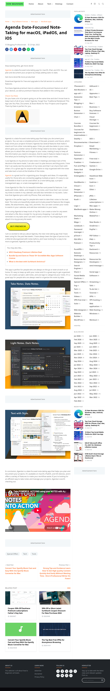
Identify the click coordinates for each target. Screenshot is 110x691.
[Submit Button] (102, 680)
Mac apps (103, 70)
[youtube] (75, 671)
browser (87, 15)
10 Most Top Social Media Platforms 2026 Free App (94, 63)
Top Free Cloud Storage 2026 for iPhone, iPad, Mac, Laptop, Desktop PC (95, 51)
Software (99, 15)
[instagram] (94, 4)
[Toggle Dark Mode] (99, 4)
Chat (92, 59)
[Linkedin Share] (19, 49)
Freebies (93, 15)
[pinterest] (71, 671)
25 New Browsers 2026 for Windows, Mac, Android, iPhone (94, 19)
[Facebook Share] (7, 49)
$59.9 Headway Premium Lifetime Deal (25, 252)
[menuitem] (31, 4)
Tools (34, 554)
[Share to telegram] (32, 49)
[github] (71, 675)
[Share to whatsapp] (28, 49)
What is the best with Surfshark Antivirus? (27, 261)
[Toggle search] (103, 4)
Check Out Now (11, 96)
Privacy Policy (39, 677)
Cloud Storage (92, 47)
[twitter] (62, 675)
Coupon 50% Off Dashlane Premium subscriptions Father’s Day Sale (19, 610)
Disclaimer (38, 674)
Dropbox (100, 47)
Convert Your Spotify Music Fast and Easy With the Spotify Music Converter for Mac (21, 642)
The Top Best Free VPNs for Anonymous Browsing (53, 641)
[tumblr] (62, 671)
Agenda (8, 70)
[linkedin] (66, 671)
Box (86, 47)
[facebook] (91, 4)
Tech (25, 554)
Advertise (38, 671)
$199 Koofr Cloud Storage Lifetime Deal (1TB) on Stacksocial (94, 456)
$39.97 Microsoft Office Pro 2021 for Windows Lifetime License (93, 445)
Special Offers (12, 554)
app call (87, 59)
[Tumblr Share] (24, 49)
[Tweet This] (11, 49)
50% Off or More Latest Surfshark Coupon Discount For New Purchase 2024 (54, 610)
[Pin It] (15, 49)
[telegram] (58, 671)
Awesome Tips (89, 28)
